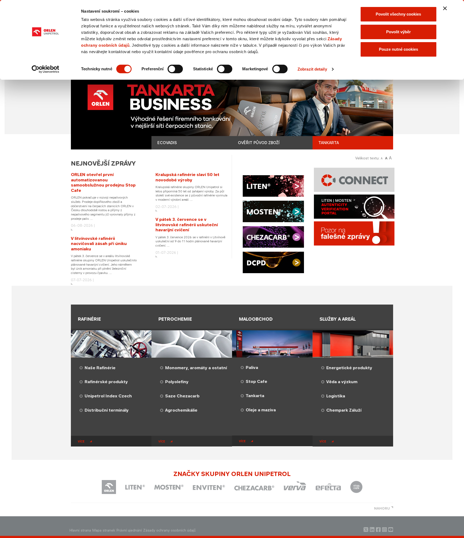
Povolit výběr (398, 32)
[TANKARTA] (232, 109)
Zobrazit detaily (312, 69)
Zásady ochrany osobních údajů (169, 530)
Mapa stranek (103, 530)
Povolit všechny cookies (398, 14)
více (81, 441)
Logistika (335, 395)
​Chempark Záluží (343, 410)
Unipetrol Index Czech (108, 395)
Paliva (252, 367)
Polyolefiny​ (177, 381)
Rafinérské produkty (106, 381)
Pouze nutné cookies (398, 49)
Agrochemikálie (181, 410)
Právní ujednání (129, 530)
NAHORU (382, 508)
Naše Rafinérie (100, 367)
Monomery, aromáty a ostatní (196, 367)
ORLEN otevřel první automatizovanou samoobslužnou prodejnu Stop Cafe (103, 182)
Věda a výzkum (341, 381)
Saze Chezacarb (182, 395)
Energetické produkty (349, 367)
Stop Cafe (256, 381)
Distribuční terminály (107, 410)
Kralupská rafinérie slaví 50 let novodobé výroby (187, 177)
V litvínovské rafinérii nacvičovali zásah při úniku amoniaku (99, 243)
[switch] (175, 69)
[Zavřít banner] (445, 8)
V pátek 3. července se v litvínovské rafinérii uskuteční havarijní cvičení (186, 224)
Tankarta (255, 395)
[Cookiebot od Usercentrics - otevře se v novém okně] (45, 69)
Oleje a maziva (261, 409)
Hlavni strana (80, 530)
